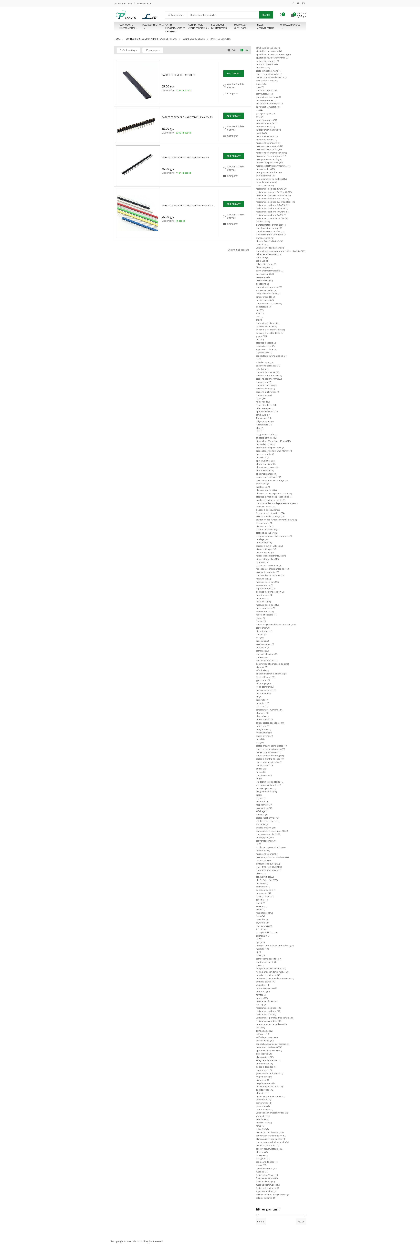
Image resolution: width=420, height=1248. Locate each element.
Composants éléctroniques (127, 26)
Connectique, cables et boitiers (197, 26)
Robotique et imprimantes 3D (219, 26)
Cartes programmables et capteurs (175, 26)
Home (117, 38)
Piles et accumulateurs (265, 26)
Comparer (232, 93)
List (247, 50)
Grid (234, 50)
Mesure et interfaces (153, 24)
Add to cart (234, 73)
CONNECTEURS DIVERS (193, 38)
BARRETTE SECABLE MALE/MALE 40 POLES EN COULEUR (189, 205)
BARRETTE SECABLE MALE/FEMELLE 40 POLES (187, 117)
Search (266, 14)
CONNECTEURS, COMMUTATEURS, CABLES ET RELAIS (151, 38)
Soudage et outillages (240, 26)
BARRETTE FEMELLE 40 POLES (178, 75)
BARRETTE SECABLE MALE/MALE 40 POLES (185, 157)
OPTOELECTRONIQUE (290, 24)
